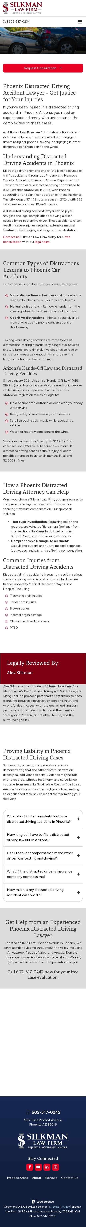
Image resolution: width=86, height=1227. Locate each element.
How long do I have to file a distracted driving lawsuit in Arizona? (38, 837)
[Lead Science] (42, 1201)
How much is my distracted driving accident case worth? (35, 892)
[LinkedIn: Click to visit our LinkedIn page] (47, 1167)
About (36, 1178)
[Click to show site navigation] (79, 22)
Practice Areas (17, 1178)
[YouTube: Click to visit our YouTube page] (38, 1167)
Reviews (51, 1178)
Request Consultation (40, 68)
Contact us (11, 237)
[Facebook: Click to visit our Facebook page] (30, 1167)
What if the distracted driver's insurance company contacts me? (39, 874)
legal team (42, 242)
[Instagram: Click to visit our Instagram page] (55, 1167)
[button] (16, 21)
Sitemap (54, 1206)
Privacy (65, 1206)
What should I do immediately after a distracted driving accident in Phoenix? (39, 819)
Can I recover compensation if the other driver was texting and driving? (40, 856)
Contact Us (69, 1178)
